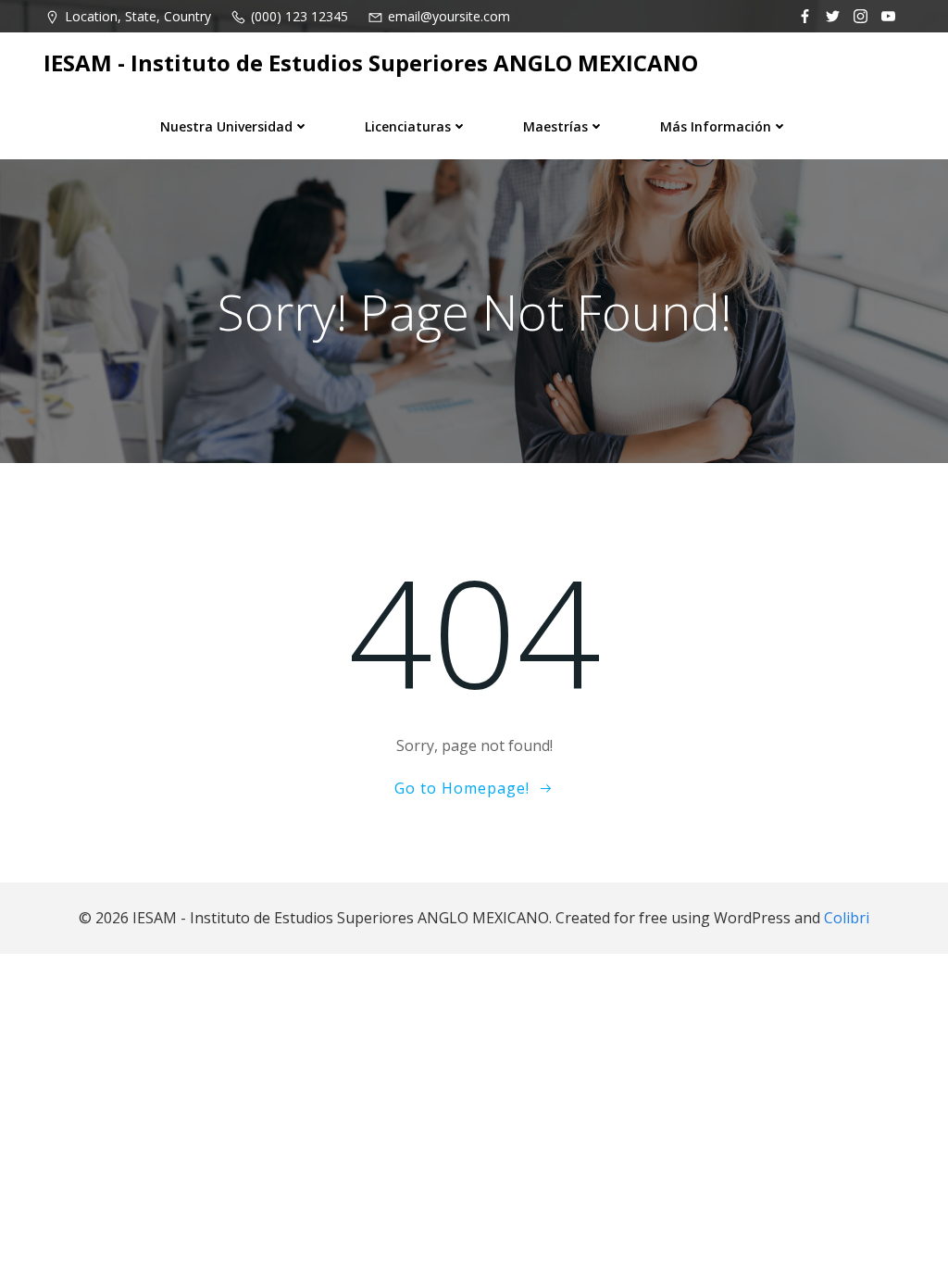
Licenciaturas (408, 126)
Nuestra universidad (226, 126)
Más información (715, 126)
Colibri (846, 918)
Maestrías (555, 126)
